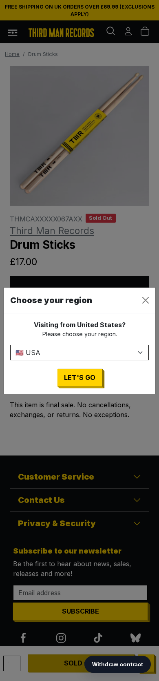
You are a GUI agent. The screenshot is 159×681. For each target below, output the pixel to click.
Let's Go (79, 377)
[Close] (145, 300)
